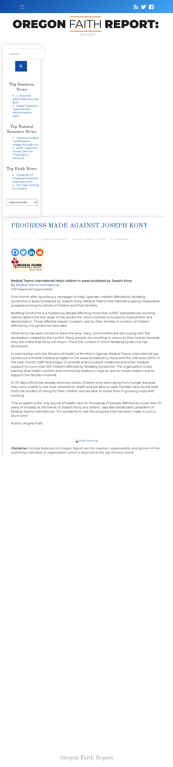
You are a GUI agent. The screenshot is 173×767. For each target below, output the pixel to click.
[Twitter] (23, 252)
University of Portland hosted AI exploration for (25, 178)
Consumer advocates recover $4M (26, 99)
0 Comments (120, 239)
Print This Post (88, 440)
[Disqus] (86, 513)
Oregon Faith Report (86, 758)
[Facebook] (15, 252)
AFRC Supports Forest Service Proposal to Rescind (25, 153)
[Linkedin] (31, 252)
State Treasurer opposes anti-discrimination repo (25, 110)
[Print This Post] (76, 440)
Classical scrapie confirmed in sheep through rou (26, 141)
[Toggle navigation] (22, 7)
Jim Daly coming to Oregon (26, 186)
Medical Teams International (37, 285)
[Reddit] (39, 252)
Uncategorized (55, 239)
